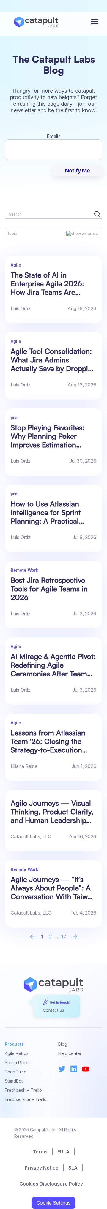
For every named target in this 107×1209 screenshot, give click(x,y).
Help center (69, 1053)
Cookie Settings (53, 1203)
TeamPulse (15, 1071)
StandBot (14, 1080)
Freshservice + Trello (26, 1099)
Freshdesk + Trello (23, 1090)
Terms (40, 1152)
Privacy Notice (42, 1168)
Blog (62, 1044)
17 (63, 936)
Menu (95, 21)
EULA (63, 1152)
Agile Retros (17, 1053)
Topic (12, 233)
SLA (73, 1168)
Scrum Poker (17, 1062)
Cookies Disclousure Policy (51, 1184)
